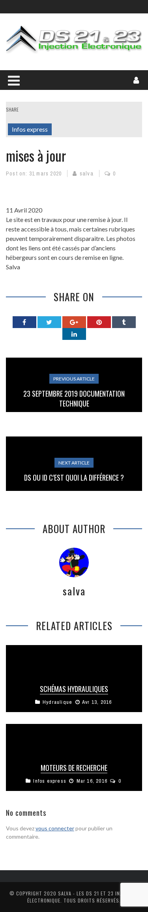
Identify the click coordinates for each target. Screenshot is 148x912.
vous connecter (55, 828)
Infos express (30, 129)
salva (87, 173)
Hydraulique (57, 702)
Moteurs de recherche (74, 768)
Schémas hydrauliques (74, 689)
